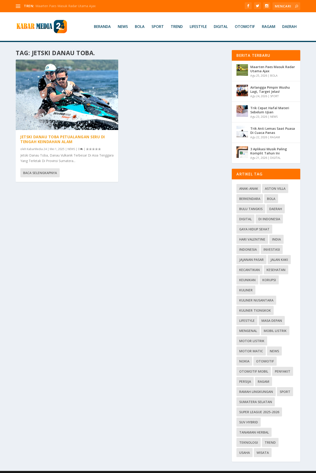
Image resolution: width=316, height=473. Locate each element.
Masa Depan (271, 320)
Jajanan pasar (251, 259)
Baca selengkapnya (40, 173)
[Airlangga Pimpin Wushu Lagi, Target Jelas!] (242, 90)
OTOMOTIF (245, 27)
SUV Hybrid (248, 422)
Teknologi (248, 442)
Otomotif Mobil (253, 371)
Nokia (244, 361)
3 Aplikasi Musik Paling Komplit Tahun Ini (268, 151)
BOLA (140, 27)
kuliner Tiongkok (255, 310)
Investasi (271, 249)
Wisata (263, 452)
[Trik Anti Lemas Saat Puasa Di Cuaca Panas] (242, 131)
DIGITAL (221, 27)
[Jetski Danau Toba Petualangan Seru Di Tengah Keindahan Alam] (67, 95)
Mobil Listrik (275, 330)
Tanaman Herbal (254, 432)
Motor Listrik (251, 341)
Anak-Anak (248, 188)
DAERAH (289, 27)
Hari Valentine (252, 239)
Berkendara (249, 198)
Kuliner (246, 290)
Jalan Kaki (279, 259)
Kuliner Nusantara (256, 300)
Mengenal (248, 330)
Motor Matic (251, 351)
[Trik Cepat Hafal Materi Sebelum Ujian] (242, 111)
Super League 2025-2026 (259, 412)
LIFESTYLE (198, 27)
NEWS (123, 27)
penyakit (282, 371)
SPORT (158, 27)
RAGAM (268, 27)
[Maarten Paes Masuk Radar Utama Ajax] (242, 70)
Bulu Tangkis (251, 209)
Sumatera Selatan (255, 402)
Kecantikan (249, 270)
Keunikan (247, 280)
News (274, 351)
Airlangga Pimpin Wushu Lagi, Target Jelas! (270, 89)
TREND (177, 27)
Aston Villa (275, 188)
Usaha (244, 452)
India (276, 239)
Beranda (102, 27)
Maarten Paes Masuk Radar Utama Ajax (65, 6)
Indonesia (248, 249)
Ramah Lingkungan (256, 391)
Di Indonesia (269, 219)
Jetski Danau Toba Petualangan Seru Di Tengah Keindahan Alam (62, 139)
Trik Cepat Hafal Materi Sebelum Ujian (269, 110)
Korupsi (269, 280)
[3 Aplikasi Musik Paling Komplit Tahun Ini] (242, 152)
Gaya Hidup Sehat (254, 229)
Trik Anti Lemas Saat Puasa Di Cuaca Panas (272, 130)
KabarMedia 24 (37, 149)
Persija (245, 381)
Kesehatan (275, 270)
